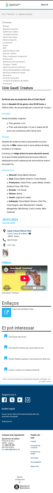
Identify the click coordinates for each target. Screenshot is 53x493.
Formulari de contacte (35, 446)
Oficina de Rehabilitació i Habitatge (16, 70)
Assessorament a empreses (14, 62)
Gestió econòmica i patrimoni (14, 67)
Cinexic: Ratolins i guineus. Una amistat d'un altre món (29, 359)
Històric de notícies (10, 37)
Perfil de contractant (11, 78)
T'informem (10, 14)
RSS (4, 48)
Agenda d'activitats (25, 14)
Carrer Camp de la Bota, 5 (19, 232)
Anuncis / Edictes (9, 54)
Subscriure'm (7, 421)
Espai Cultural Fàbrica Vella (22, 309)
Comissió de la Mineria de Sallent (15, 81)
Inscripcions (7, 84)
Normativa (7, 75)
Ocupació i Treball (10, 64)
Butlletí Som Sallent (10, 32)
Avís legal (34, 458)
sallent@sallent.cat (12, 449)
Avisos (5, 45)
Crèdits (33, 441)
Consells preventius (10, 34)
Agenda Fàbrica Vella (11, 51)
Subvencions (8, 59)
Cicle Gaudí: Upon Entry (17, 337)
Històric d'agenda (9, 40)
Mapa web (35, 466)
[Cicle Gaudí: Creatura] (5, 253)
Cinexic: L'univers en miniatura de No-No (24, 370)
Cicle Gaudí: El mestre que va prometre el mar (26, 348)
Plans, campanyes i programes (15, 56)
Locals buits (7, 43)
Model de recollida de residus (14, 73)
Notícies (6, 26)
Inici (3, 14)
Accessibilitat (36, 462)
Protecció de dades (35, 453)
